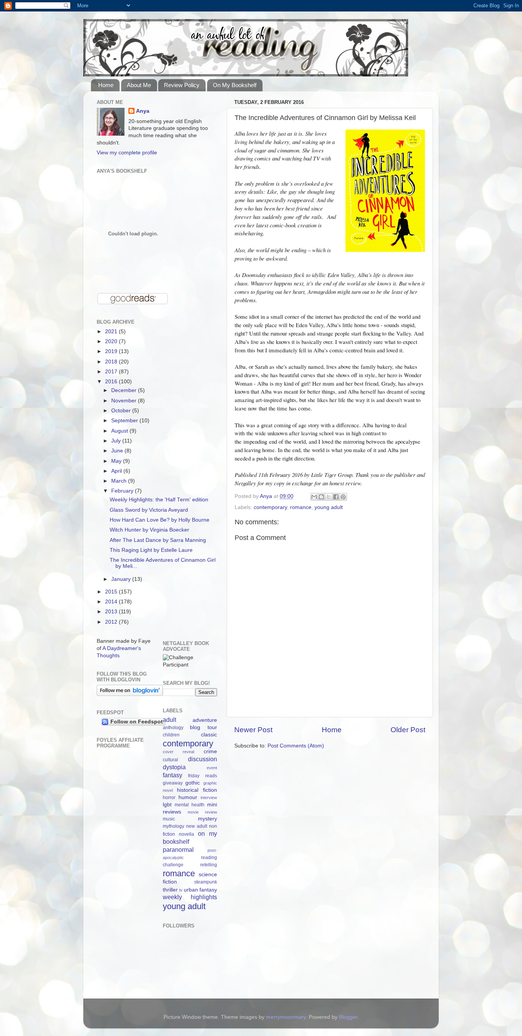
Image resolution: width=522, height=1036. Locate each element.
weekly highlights (190, 896)
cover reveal (179, 751)
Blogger (348, 1017)
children (171, 735)
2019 (112, 351)
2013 (112, 611)
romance (300, 507)
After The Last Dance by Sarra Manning (158, 540)
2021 (112, 331)
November (124, 401)
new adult (196, 826)
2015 (112, 592)
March (119, 481)
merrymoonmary (286, 1017)
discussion (202, 759)
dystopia (174, 767)
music (169, 819)
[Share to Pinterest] (343, 497)
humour (187, 797)
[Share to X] (328, 497)
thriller (170, 890)
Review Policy (181, 85)
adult (169, 719)
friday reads (202, 775)
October (121, 410)
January (121, 579)
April (117, 471)
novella (186, 834)
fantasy (172, 775)
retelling (208, 864)
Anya (142, 111)
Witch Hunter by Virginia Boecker (149, 530)
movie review (202, 812)
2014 (112, 602)
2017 (112, 372)
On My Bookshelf (234, 85)
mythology (173, 826)
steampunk (205, 882)
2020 (112, 341)
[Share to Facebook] (336, 497)
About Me (139, 85)
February (123, 491)
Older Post (408, 730)
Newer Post (253, 730)
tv (181, 890)
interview (209, 797)
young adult (328, 507)
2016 (112, 381)
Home (105, 85)
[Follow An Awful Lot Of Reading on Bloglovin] (130, 694)
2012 (112, 622)
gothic (192, 783)
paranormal (178, 849)
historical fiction (197, 790)
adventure (205, 720)
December (124, 390)
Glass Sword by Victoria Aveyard (149, 510)
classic (209, 735)
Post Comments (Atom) (295, 746)
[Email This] (314, 497)
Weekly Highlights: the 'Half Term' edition (159, 500)
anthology (173, 727)
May (117, 461)
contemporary (270, 507)
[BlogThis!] (321, 497)
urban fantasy (200, 890)
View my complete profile (127, 153)
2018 (112, 362)
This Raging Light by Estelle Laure (151, 550)
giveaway (173, 783)
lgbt (167, 804)
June (118, 451)
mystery (207, 819)
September (125, 420)
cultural (170, 759)
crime (210, 751)
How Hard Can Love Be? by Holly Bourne (159, 520)
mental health (189, 804)
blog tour (203, 727)
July (116, 441)
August (120, 431)
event (212, 767)
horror (169, 797)
